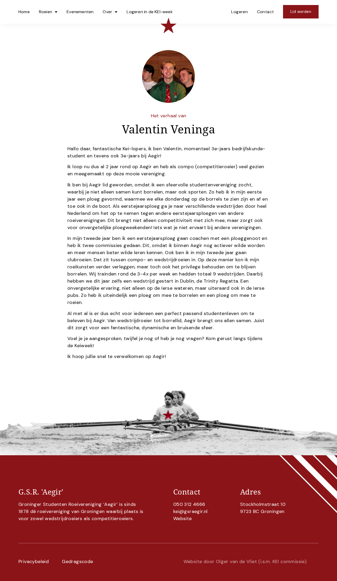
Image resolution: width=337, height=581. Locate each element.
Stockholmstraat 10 (262, 504)
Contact (265, 11)
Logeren (239, 11)
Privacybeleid (33, 561)
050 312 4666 (189, 504)
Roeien (45, 11)
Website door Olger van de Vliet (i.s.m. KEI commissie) (245, 561)
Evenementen (80, 11)
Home (24, 11)
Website (182, 518)
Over (107, 11)
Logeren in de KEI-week (149, 11)
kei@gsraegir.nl (190, 511)
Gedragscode (77, 561)
